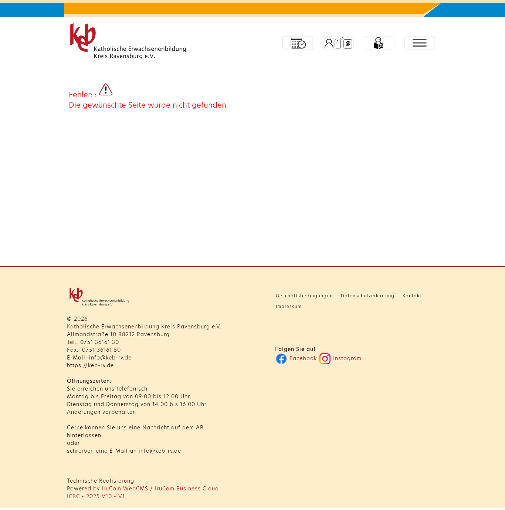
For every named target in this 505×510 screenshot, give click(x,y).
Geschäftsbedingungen (304, 296)
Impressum (289, 306)
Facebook (302, 358)
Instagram (346, 358)
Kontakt (412, 296)
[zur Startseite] (129, 42)
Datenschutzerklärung (367, 296)
